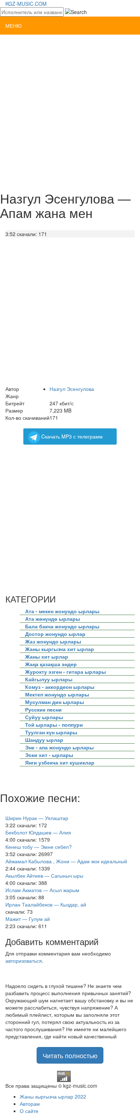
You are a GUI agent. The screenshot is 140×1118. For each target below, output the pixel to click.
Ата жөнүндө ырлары (52, 618)
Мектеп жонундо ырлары (57, 694)
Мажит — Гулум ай (27, 918)
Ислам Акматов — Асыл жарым (42, 890)
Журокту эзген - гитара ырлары (65, 671)
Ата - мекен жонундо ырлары (62, 611)
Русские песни (43, 709)
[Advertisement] (70, 112)
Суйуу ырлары (44, 717)
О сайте (29, 1110)
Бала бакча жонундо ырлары (62, 626)
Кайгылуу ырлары (49, 679)
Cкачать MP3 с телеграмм (72, 436)
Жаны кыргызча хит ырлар (59, 648)
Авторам (30, 1103)
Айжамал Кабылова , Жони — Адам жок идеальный (66, 861)
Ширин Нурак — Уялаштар (36, 817)
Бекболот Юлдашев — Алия (38, 832)
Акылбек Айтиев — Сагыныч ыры (44, 875)
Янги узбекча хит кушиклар (59, 762)
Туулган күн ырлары (51, 732)
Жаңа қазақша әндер (51, 664)
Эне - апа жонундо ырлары (59, 747)
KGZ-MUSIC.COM (26, 3)
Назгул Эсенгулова (72, 388)
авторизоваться (23, 960)
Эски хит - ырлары (49, 754)
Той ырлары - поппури (54, 724)
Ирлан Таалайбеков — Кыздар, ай (45, 904)
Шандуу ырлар (44, 739)
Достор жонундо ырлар (55, 633)
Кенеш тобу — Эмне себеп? (38, 846)
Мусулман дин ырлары (54, 701)
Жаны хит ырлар (46, 656)
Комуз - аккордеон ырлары (59, 686)
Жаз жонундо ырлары (53, 641)
